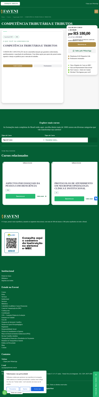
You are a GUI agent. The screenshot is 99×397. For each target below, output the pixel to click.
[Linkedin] (13, 226)
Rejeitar (25, 389)
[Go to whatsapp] (4, 392)
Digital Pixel (49, 388)
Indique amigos (11, 3)
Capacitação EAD (18, 17)
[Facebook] (6, 226)
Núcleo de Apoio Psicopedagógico (12, 324)
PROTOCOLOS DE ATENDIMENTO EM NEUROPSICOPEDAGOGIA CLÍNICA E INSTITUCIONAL (74, 186)
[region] (25, 382)
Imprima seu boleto (7, 280)
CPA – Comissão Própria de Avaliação (13, 315)
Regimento (5, 327)
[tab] (17, 65)
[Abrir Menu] (96, 11)
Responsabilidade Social (9, 329)
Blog (3, 345)
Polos (3, 294)
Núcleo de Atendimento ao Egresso (12, 331)
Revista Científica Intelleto (10, 336)
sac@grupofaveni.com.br (9, 367)
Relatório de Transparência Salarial (12, 340)
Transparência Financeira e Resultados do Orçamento (18, 338)
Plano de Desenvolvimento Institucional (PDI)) (16, 334)
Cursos (9, 17)
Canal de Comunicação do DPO (11, 308)
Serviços (4, 297)
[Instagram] (2, 226)
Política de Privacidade (8, 343)
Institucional (5, 299)
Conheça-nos (6, 310)
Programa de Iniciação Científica (11, 322)
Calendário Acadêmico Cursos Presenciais (14, 306)
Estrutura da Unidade (8, 317)
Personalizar (12, 389)
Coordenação (6, 313)
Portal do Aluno (6, 276)
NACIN (4, 320)
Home (3, 17)
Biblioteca (5, 278)
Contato (4, 347)
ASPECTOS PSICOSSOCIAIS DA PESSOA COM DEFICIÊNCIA (23, 184)
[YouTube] (9, 226)
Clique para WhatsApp (92, 3)
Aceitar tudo (37, 389)
